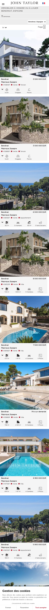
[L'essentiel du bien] (2, 89)
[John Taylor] (24, 3)
